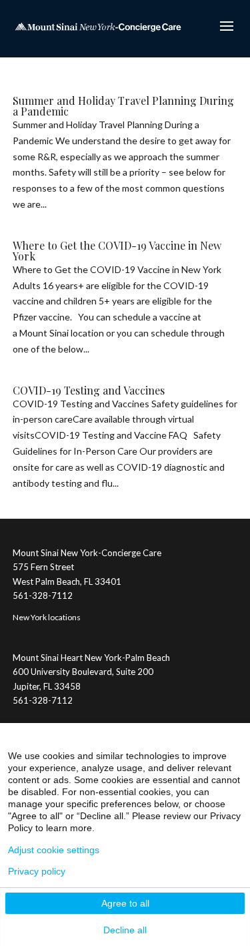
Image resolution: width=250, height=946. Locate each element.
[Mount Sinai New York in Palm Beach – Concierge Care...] (98, 25)
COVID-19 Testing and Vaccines (89, 390)
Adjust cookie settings (53, 850)
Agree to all (125, 903)
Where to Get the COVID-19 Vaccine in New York (117, 250)
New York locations (47, 617)
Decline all (125, 930)
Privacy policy (36, 871)
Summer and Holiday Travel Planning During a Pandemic (123, 105)
